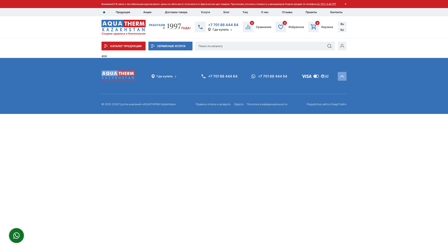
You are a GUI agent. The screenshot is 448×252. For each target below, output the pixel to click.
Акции (147, 12)
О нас (265, 12)
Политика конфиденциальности (267, 104)
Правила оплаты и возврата (213, 104)
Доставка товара (176, 12)
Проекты (311, 12)
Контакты (336, 12)
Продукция (123, 12)
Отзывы (287, 12)
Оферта (238, 104)
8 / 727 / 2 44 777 (326, 4)
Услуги (205, 12)
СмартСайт (338, 104)
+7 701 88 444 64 (223, 25)
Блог (226, 12)
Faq (245, 12)
